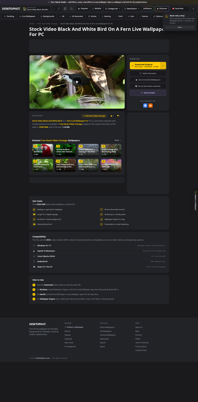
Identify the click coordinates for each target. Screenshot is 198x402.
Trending (10, 16)
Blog (137, 331)
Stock (34, 121)
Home (31, 23)
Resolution (132, 9)
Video (40, 121)
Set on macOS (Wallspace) (149, 80)
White (55, 121)
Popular (84, 8)
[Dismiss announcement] (195, 2)
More (117, 140)
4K (63, 16)
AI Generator (77, 16)
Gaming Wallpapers (108, 335)
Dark (121, 16)
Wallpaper (80, 121)
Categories (113, 9)
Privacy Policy (140, 346)
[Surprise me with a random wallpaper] (65, 8)
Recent (67, 331)
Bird (60, 121)
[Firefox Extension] (150, 105)
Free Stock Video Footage (47, 23)
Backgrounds (48, 16)
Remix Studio (149, 93)
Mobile (98, 8)
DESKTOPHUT (37, 324)
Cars (132, 16)
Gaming (107, 16)
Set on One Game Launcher (149, 86)
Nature (145, 16)
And (50, 121)
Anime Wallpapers (107, 327)
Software (147, 8)
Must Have (69, 342)
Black (45, 121)
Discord (138, 335)
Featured (68, 339)
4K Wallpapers (106, 331)
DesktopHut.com (43, 358)
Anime (93, 16)
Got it (180, 27)
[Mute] (105, 106)
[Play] (33, 106)
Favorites (180, 8)
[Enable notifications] (193, 8)
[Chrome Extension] (145, 105)
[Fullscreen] (121, 106)
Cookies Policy (141, 350)
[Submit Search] (71, 8)
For (86, 121)
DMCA (137, 339)
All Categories (70, 346)
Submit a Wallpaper (75, 327)
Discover (163, 8)
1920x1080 (43, 127)
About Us (139, 327)
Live (73, 121)
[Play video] (77, 82)
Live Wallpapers (28, 16)
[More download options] (163, 65)
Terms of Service (142, 342)
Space (102, 346)
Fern (69, 121)
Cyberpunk (160, 16)
